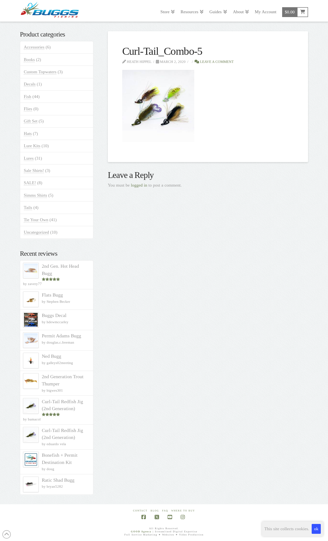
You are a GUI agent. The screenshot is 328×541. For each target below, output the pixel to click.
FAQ (165, 510)
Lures (29, 158)
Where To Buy (183, 510)
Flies (28, 108)
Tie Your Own (36, 219)
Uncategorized (36, 232)
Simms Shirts (35, 195)
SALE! (30, 182)
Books (29, 59)
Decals (30, 84)
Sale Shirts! (34, 170)
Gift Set (30, 121)
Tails (28, 207)
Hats (28, 133)
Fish (27, 96)
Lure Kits (32, 145)
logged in (139, 185)
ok (316, 528)
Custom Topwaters (40, 71)
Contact (140, 510)
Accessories (34, 47)
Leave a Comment (216, 62)
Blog (155, 510)
